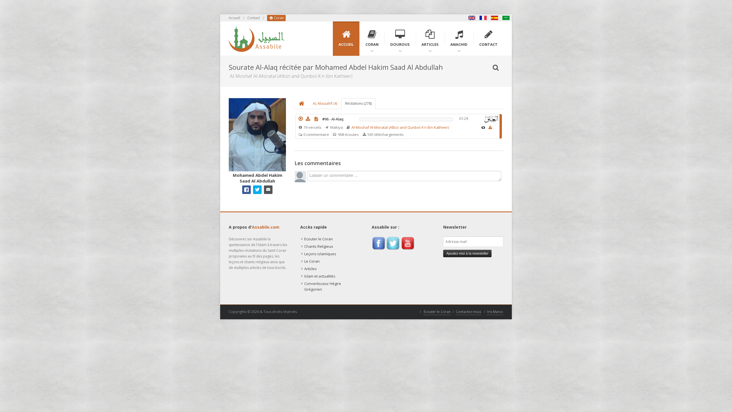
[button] (300, 118)
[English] (472, 17)
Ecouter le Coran (318, 238)
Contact (253, 17)
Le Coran (312, 261)
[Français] (483, 17)
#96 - (332, 119)
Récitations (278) (358, 103)
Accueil (234, 17)
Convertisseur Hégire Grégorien (322, 286)
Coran (278, 17)
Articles (310, 268)
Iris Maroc (495, 311)
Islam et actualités (319, 276)
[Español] (494, 17)
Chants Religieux (318, 246)
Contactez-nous (468, 311)
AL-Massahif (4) (325, 103)
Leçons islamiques (320, 253)
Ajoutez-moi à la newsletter (467, 253)
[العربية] (506, 17)
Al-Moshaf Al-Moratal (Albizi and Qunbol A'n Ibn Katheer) (400, 127)
